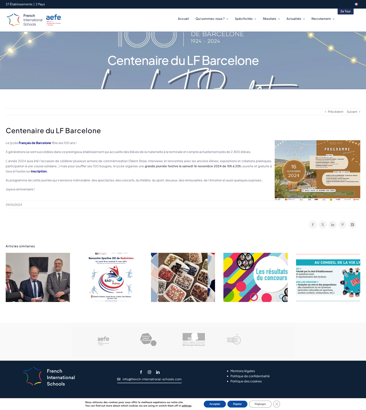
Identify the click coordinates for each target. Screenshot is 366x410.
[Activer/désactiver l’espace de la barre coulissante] (357, 19)
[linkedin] (158, 372)
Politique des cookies (246, 381)
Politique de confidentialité (250, 376)
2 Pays (40, 4)
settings (186, 406)
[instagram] (149, 372)
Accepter (214, 404)
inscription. (39, 171)
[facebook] (141, 372)
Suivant (352, 112)
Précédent (335, 112)
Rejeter (237, 404)
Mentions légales (242, 371)
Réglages (260, 404)
